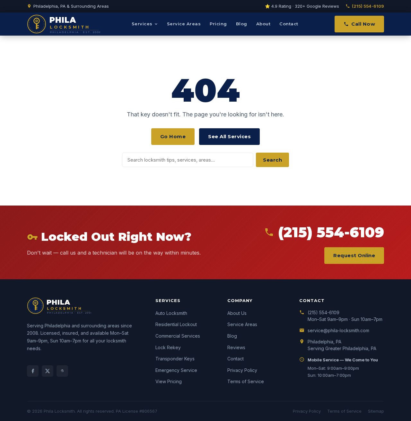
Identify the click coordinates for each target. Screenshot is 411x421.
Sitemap (376, 411)
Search (272, 160)
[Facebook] (33, 371)
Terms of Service (245, 381)
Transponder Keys (175, 358)
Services (142, 23)
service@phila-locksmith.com (338, 330)
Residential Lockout (176, 324)
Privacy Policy (242, 370)
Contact (288, 23)
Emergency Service (176, 370)
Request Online (354, 255)
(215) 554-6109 (368, 6)
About (263, 23)
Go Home (173, 136)
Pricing (218, 23)
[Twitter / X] (47, 371)
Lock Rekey (168, 347)
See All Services (229, 136)
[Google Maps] (62, 371)
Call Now (363, 24)
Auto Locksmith (171, 313)
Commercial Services (177, 336)
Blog (241, 23)
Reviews (236, 347)
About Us (237, 313)
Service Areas (184, 23)
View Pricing (168, 381)
